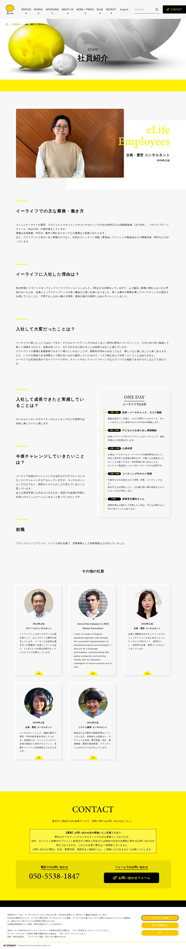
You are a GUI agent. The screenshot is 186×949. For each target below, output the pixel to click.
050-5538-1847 (54, 876)
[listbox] (124, 9)
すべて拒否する (160, 925)
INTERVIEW (52, 9)
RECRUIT (111, 9)
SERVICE (26, 9)
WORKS (38, 9)
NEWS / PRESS (85, 9)
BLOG (100, 9)
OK (160, 933)
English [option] (124, 9)
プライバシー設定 (160, 918)
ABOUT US (68, 9)
